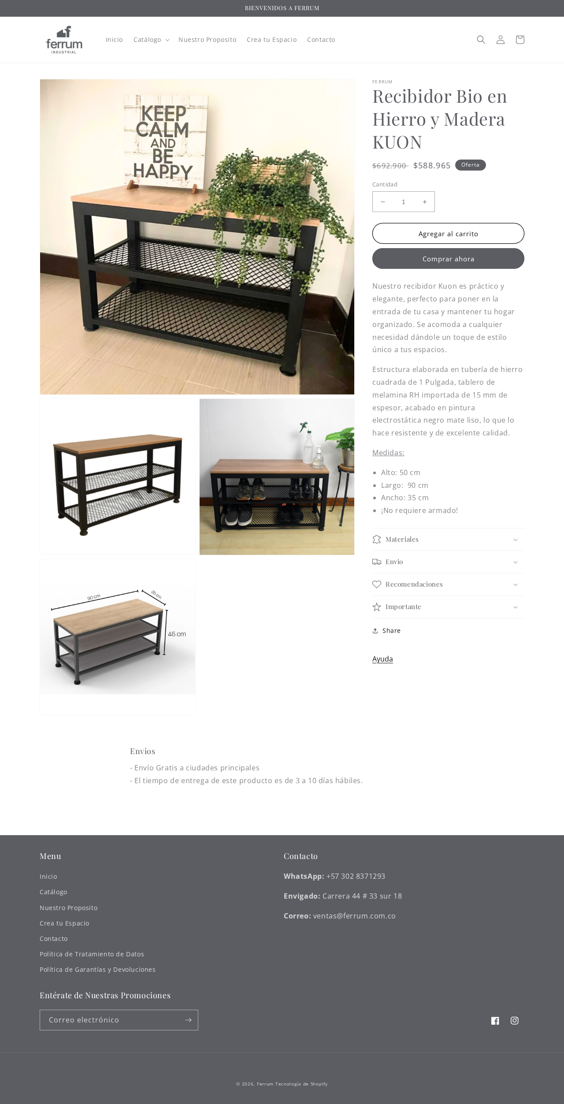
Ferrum (265, 1084)
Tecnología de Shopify (301, 1084)
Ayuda (382, 659)
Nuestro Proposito (68, 907)
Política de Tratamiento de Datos (92, 954)
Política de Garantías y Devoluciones (98, 969)
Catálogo (53, 892)
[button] (150, 39)
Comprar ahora (449, 259)
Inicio (48, 876)
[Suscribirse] (188, 1020)
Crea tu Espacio (64, 923)
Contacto (54, 938)
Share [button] (391, 630)
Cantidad (384, 184)
